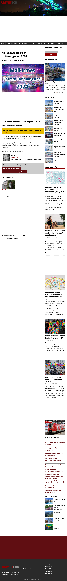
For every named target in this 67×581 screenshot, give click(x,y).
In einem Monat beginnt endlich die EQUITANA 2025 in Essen (55, 233)
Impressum (27, 565)
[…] (55, 209)
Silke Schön (14, 157)
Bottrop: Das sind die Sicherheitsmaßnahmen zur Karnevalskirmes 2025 (53, 460)
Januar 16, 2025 (50, 384)
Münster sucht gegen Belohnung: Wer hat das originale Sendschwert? (54, 448)
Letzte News (51, 43)
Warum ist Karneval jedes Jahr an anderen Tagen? (54, 379)
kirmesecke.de (49, 573)
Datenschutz (28, 568)
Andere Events (23, 43)
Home (2, 43)
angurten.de (49, 565)
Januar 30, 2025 (50, 299)
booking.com (6, 132)
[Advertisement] (33, 28)
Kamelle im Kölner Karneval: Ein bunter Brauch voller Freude (53, 294)
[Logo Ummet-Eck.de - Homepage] (12, 569)
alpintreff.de (49, 566)
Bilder (32, 43)
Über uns (60, 43)
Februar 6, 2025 (50, 237)
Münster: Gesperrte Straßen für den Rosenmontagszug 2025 (54, 189)
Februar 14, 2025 (50, 194)
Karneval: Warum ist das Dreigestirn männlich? (55, 337)
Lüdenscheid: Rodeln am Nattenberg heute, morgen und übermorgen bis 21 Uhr (54, 476)
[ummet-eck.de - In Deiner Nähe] (33, 14)
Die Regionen (41, 43)
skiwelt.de (48, 568)
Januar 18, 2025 (50, 340)
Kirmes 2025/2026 (11, 43)
